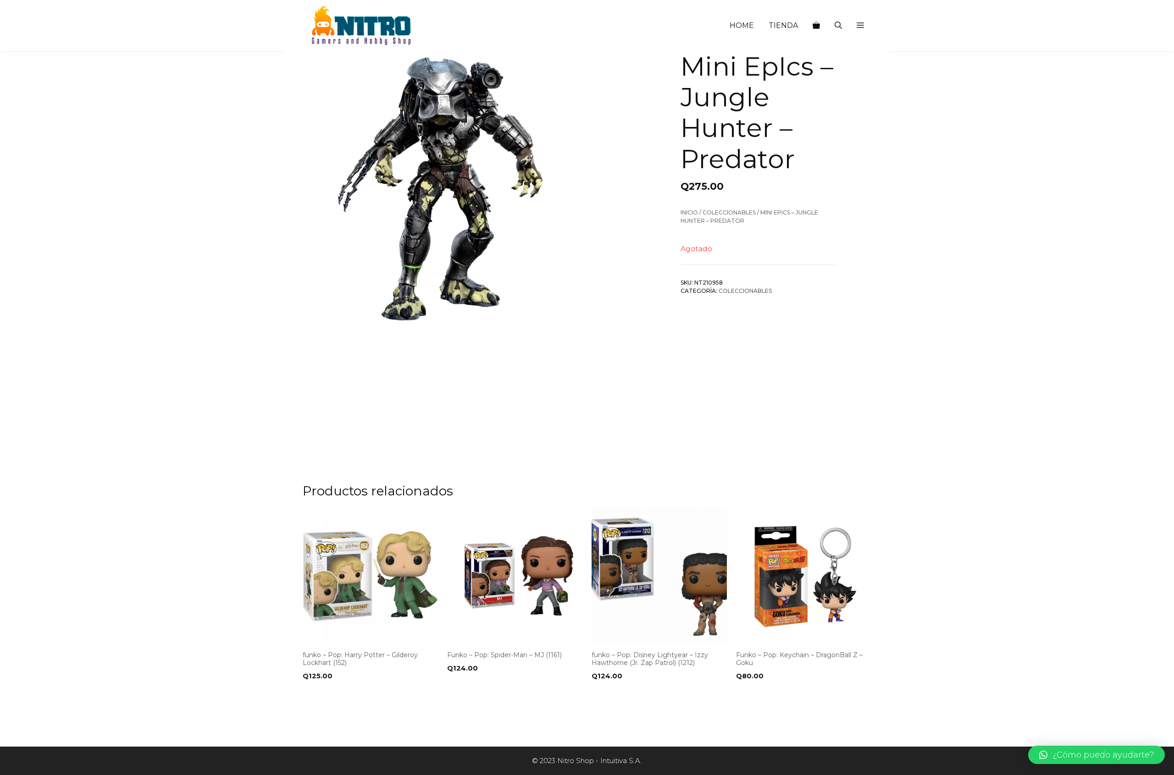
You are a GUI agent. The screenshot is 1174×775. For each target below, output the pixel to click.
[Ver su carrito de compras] (816, 25)
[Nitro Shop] (362, 25)
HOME (742, 25)
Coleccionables (729, 212)
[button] (860, 25)
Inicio (689, 212)
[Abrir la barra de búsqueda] (838, 25)
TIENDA (783, 25)
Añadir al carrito (338, 695)
